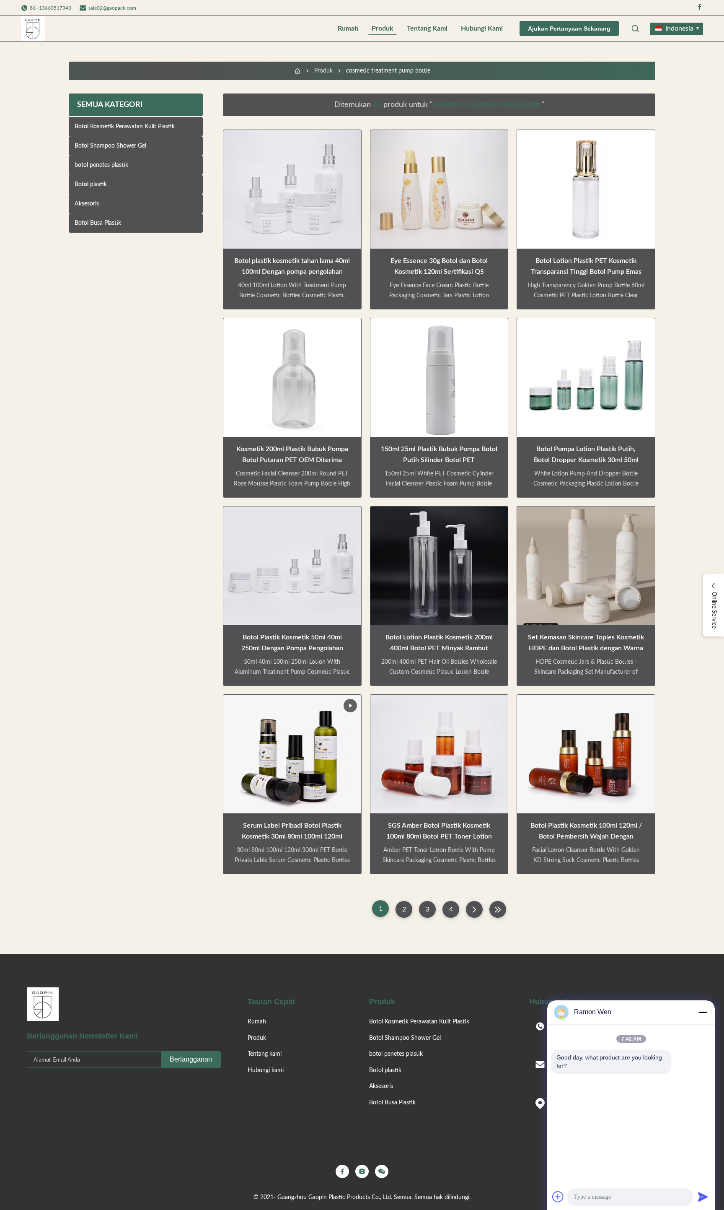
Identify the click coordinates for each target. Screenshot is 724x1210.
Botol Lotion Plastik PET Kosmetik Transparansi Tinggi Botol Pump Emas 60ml (586, 271)
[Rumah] (297, 71)
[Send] (703, 1196)
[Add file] (558, 1196)
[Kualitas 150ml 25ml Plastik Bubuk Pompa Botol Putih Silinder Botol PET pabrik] (439, 377)
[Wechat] (381, 1171)
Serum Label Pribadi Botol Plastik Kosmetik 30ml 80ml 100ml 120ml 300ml (292, 836)
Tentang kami (427, 28)
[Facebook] (699, 7)
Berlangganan (191, 1059)
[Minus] (703, 1012)
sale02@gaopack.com (112, 7)
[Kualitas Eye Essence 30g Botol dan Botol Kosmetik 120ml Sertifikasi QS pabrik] (439, 189)
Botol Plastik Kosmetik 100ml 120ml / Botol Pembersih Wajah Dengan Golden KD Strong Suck (586, 836)
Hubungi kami (482, 28)
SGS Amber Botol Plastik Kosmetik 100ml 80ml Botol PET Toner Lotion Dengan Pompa (439, 836)
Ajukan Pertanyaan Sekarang (569, 28)
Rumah (348, 28)
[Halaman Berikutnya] (474, 909)
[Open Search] (635, 28)
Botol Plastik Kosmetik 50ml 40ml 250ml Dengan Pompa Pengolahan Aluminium (292, 648)
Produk (382, 28)
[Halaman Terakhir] (497, 909)
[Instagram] (362, 1171)
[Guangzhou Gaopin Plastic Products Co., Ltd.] (33, 28)
